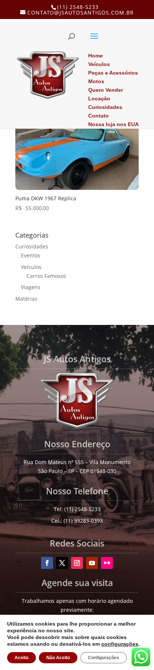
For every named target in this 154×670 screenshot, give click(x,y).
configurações (90, 644)
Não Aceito (57, 658)
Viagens (30, 287)
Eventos (30, 255)
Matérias (26, 298)
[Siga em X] (62, 563)
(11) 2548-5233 (78, 6)
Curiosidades (31, 246)
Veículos (31, 266)
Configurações (101, 658)
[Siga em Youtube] (92, 563)
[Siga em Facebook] (47, 563)
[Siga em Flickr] (107, 563)
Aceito (21, 658)
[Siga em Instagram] (77, 563)
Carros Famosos (46, 275)
